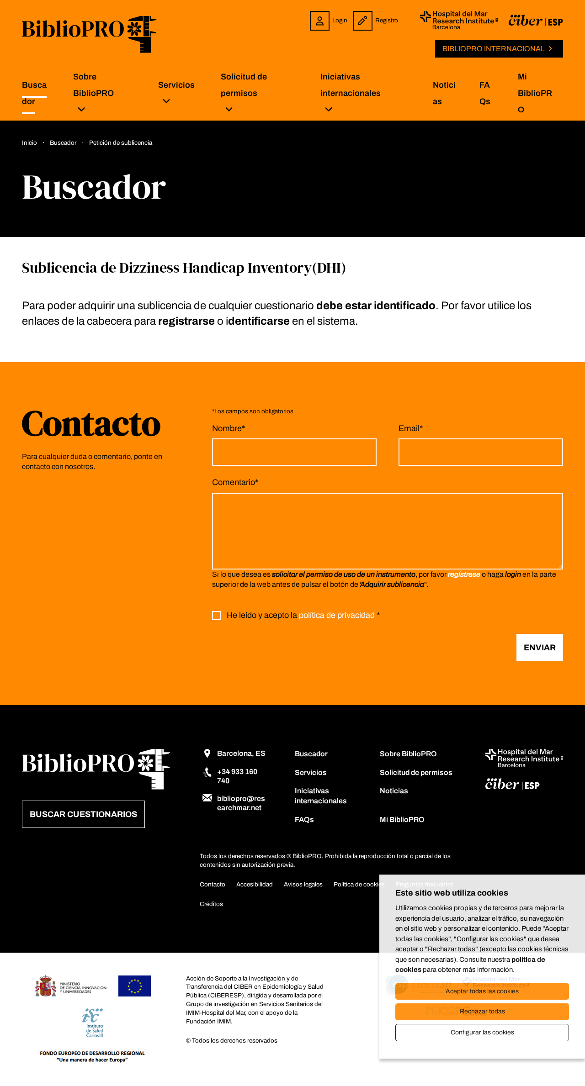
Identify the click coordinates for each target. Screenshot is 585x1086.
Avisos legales (303, 884)
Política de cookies (359, 884)
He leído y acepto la (303, 615)
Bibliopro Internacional (493, 49)
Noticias (394, 791)
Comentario (235, 482)
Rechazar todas (482, 1011)
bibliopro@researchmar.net (241, 803)
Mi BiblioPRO (535, 93)
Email (411, 428)
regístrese (464, 574)
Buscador (311, 754)
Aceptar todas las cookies (482, 991)
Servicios (176, 85)
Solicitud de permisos (244, 85)
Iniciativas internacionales (350, 85)
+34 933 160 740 (237, 776)
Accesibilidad (254, 884)
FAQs (304, 819)
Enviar (540, 647)
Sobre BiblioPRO (93, 85)
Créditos (211, 904)
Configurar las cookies (482, 1032)
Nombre (228, 428)
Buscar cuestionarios (83, 814)
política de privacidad (337, 615)
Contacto (212, 884)
